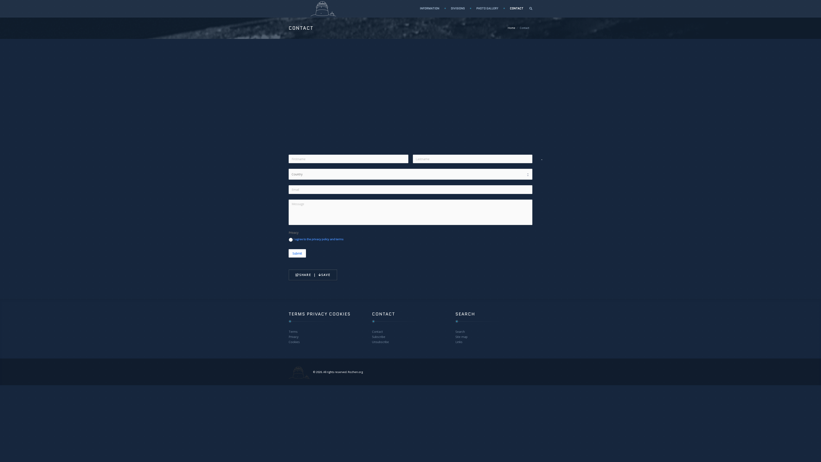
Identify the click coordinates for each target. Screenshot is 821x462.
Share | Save (314, 275)
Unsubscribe (380, 342)
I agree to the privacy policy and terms (319, 239)
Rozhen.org (355, 372)
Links (458, 342)
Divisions (458, 8)
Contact (377, 332)
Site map (461, 337)
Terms (293, 332)
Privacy (293, 337)
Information (429, 8)
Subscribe (378, 337)
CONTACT (516, 8)
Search (460, 332)
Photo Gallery (487, 8)
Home (511, 28)
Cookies (294, 342)
